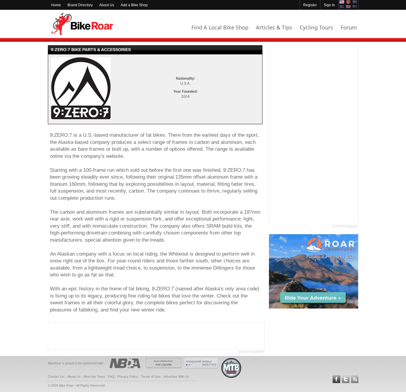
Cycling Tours (316, 27)
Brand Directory (80, 5)
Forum (349, 27)
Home (56, 5)
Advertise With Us (176, 376)
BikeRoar (82, 24)
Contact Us (56, 376)
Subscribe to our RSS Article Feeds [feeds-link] (355, 379)
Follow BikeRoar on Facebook (336, 379)
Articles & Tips (274, 27)
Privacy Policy (127, 376)
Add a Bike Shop (134, 5)
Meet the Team (94, 376)
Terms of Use (150, 376)
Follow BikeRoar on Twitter (346, 379)
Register (310, 5)
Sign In (329, 5)
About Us (106, 5)
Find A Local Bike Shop (219, 27)
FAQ (111, 376)
